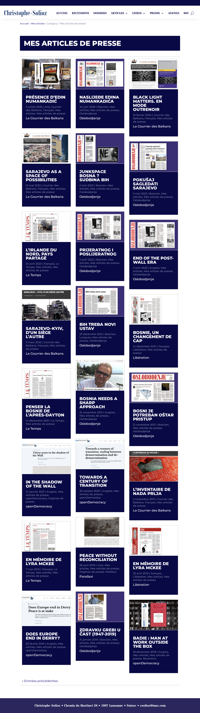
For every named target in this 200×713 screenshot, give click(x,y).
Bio (186, 13)
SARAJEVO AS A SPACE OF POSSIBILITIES (44, 175)
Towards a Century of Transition (93, 481)
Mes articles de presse (51, 113)
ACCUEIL (62, 13)
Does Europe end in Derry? (43, 636)
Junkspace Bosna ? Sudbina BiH (94, 175)
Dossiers (100, 13)
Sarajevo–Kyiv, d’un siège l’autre (44, 332)
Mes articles (57, 188)
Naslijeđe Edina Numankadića (99, 99)
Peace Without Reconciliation (98, 557)
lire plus (34, 122)
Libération (139, 349)
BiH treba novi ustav (97, 326)
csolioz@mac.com (153, 705)
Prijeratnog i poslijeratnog (97, 251)
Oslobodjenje (88, 113)
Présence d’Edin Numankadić (45, 99)
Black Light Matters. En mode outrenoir (147, 103)
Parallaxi (110, 571)
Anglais (52, 491)
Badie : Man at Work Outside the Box (150, 642)
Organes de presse (91, 571)
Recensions (80, 13)
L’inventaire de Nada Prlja (152, 491)
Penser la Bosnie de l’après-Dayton (45, 410)
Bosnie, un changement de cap (152, 336)
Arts (47, 106)
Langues (85, 337)
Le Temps (57, 420)
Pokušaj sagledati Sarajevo (145, 183)
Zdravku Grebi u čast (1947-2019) (100, 631)
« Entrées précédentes (40, 681)
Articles (117, 13)
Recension (149, 658)
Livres (137, 13)
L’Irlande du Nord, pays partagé (41, 254)
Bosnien (103, 106)
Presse (155, 13)
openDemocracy (36, 498)
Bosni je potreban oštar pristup (153, 414)
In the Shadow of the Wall (44, 484)
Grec (100, 565)
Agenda (173, 13)
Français (48, 110)
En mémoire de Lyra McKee (44, 561)
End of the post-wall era (153, 260)
